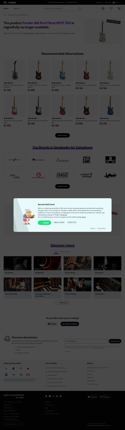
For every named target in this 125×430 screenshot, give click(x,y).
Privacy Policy (101, 228)
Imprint (92, 228)
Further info (71, 222)
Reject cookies (59, 222)
